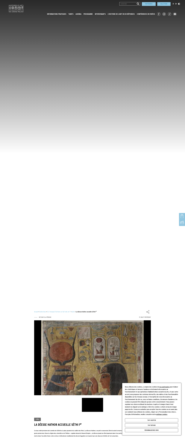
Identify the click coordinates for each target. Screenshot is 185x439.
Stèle (37, 419)
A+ (176, 4)
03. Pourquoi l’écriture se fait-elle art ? (59, 312)
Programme (88, 14)
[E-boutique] (182, 216)
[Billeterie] (182, 223)
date (73, 312)
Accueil (36, 312)
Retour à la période (45, 317)
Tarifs (70, 14)
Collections (42, 312)
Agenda (78, 14)
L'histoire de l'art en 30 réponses (121, 14)
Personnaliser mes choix (152, 430)
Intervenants (100, 14)
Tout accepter (151, 420)
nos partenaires (164, 387)
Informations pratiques (56, 14)
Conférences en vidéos (146, 14)
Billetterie (163, 4)
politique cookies (161, 414)
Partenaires (149, 4)
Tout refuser (152, 425)
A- (173, 4)
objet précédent (145, 317)
